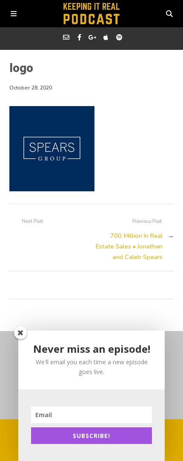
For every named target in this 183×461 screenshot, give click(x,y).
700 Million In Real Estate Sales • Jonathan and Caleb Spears (129, 246)
